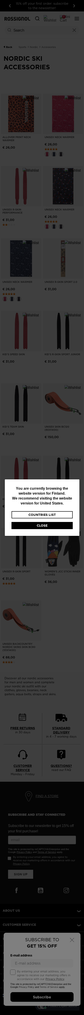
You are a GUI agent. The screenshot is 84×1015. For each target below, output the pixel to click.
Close (42, 525)
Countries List (42, 515)
